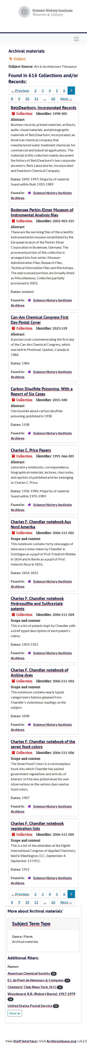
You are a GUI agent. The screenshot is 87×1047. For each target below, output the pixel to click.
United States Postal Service (32, 1006)
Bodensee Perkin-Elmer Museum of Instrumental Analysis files (42, 212)
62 (53, 98)
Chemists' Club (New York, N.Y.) (34, 987)
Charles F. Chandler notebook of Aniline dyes (39, 672)
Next (66, 98)
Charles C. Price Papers (31, 450)
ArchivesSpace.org (61, 1041)
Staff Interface (25, 1041)
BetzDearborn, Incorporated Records (43, 107)
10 (27, 98)
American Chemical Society (31, 973)
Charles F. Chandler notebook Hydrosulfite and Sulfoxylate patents (37, 603)
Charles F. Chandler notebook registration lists (37, 826)
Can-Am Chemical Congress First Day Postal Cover (39, 319)
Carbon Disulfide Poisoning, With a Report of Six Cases (42, 391)
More (13, 1013)
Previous (20, 90)
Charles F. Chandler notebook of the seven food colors (43, 744)
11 (36, 98)
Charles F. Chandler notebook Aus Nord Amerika (41, 524)
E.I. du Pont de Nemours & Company (38, 980)
